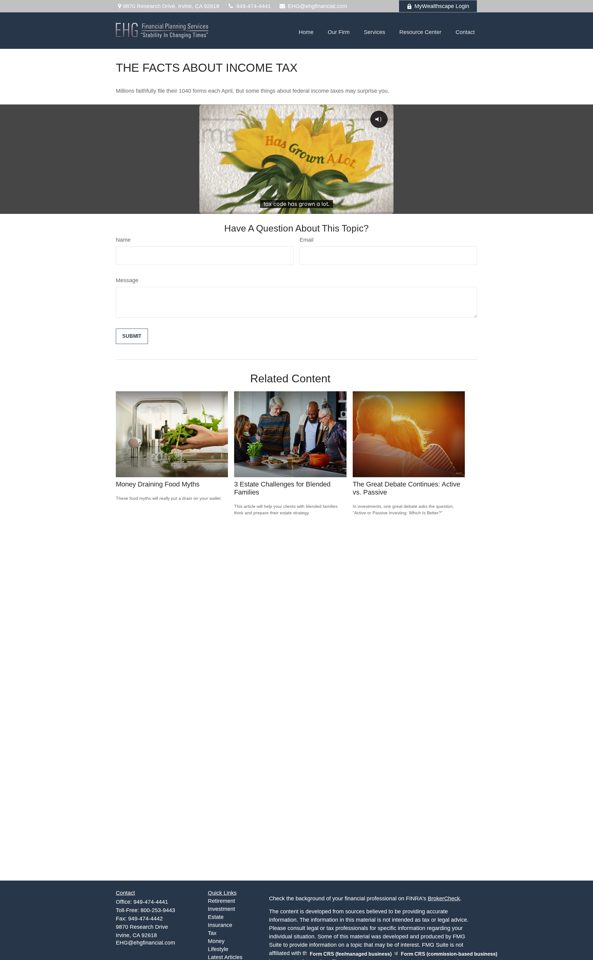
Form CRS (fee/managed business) (351, 954)
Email (306, 240)
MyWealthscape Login (441, 6)
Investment (221, 909)
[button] (306, 32)
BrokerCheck (444, 898)
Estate (216, 917)
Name (123, 240)
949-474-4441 (253, 6)
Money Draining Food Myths (158, 484)
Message (127, 280)
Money (216, 941)
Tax (212, 933)
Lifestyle (218, 949)
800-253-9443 (158, 910)
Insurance (220, 925)
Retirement (221, 901)
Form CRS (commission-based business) (449, 954)
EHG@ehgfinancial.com (317, 6)
